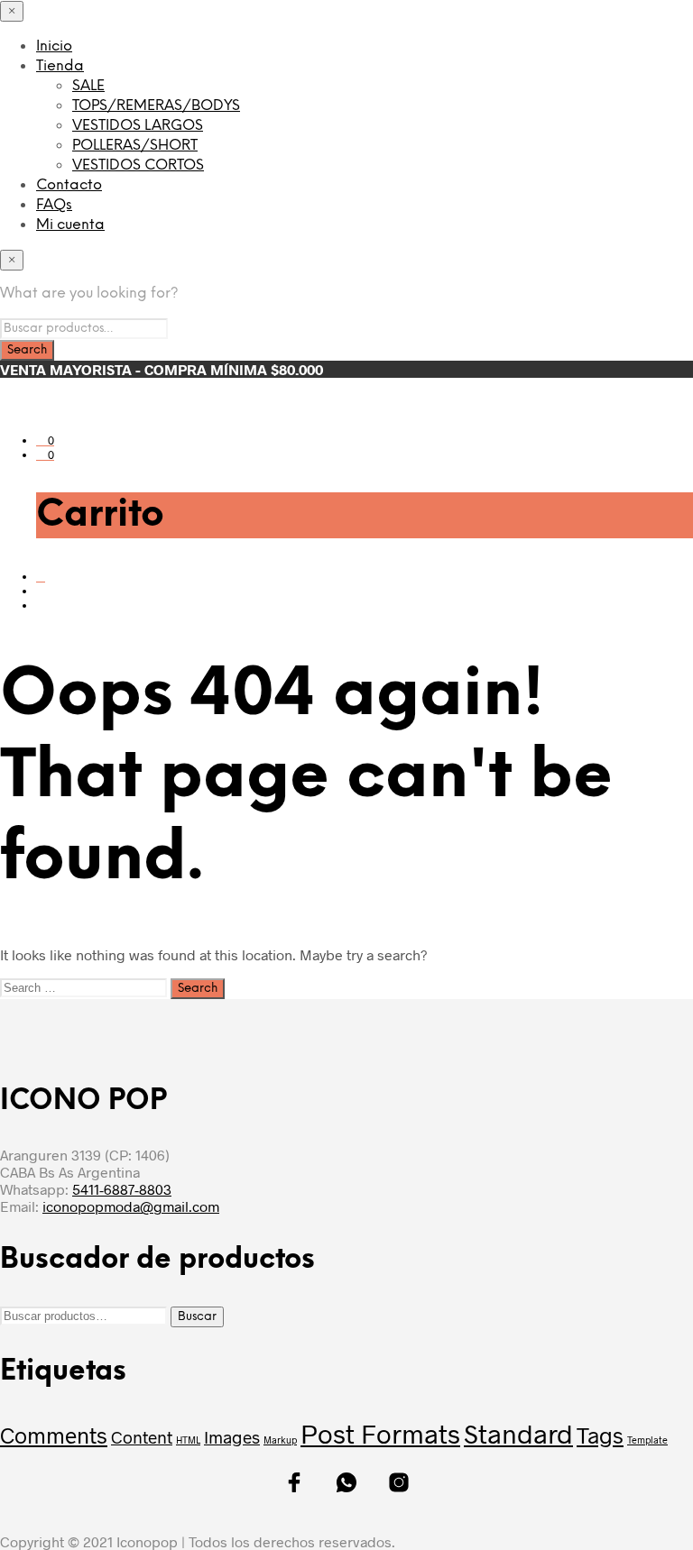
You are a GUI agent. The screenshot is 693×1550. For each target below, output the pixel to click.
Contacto (69, 185)
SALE (88, 86)
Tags (600, 1434)
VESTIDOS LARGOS (137, 125)
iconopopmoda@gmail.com (130, 1206)
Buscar (197, 1316)
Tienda (60, 66)
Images (232, 1436)
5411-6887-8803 (121, 1188)
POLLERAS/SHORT (135, 145)
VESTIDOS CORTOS (138, 165)
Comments (53, 1434)
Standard (518, 1433)
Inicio (54, 46)
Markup (280, 1439)
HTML (188, 1439)
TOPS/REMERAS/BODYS (156, 106)
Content (141, 1436)
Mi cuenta (70, 225)
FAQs (54, 205)
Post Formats (380, 1433)
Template (647, 1439)
